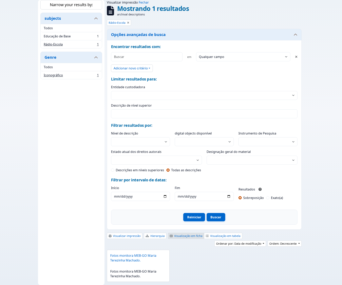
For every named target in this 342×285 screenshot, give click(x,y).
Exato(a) (277, 198)
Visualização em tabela (224, 236)
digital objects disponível (193, 133)
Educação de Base (71, 37)
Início (115, 188)
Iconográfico (71, 76)
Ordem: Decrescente (283, 243)
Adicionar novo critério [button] (131, 68)
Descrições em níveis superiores (140, 170)
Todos (48, 28)
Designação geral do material (229, 152)
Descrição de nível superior (131, 105)
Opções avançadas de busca (138, 34)
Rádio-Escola (71, 45)
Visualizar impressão (126, 236)
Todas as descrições (186, 170)
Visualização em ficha (187, 236)
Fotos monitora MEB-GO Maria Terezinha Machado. (133, 257)
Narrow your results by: (71, 4)
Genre (50, 57)
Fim (177, 188)
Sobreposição (253, 198)
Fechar (144, 2)
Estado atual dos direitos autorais (136, 152)
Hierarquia (157, 236)
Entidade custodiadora (128, 87)
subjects (53, 18)
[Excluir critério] (296, 56)
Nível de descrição (124, 133)
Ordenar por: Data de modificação (239, 243)
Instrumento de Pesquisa (257, 133)
